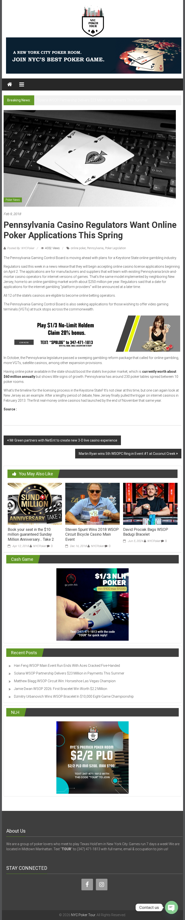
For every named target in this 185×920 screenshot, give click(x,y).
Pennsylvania (95, 248)
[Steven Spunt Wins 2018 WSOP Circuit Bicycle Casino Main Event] (92, 504)
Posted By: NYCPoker (20, 248)
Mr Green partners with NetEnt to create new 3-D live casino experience (63, 440)
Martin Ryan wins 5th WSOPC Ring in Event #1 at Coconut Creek (127, 454)
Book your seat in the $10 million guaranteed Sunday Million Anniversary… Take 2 (31, 534)
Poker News (13, 200)
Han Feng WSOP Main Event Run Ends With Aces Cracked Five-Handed (67, 665)
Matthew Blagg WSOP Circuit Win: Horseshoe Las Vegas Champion (65, 681)
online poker (78, 248)
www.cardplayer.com (34, 409)
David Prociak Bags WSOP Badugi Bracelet (145, 532)
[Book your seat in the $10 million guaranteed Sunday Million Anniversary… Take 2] (35, 504)
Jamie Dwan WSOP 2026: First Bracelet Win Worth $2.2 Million (60, 689)
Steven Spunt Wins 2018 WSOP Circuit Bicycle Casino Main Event (92, 534)
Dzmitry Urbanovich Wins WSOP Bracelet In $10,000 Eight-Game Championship (74, 696)
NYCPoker (39, 546)
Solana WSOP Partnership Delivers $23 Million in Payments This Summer (92, 100)
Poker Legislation (115, 248)
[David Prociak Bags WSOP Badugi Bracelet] (150, 504)
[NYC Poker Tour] (10, 84)
